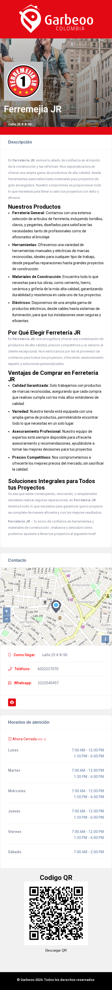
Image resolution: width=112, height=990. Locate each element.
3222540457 (48, 683)
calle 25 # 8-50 (19, 124)
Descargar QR (56, 950)
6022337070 (48, 669)
